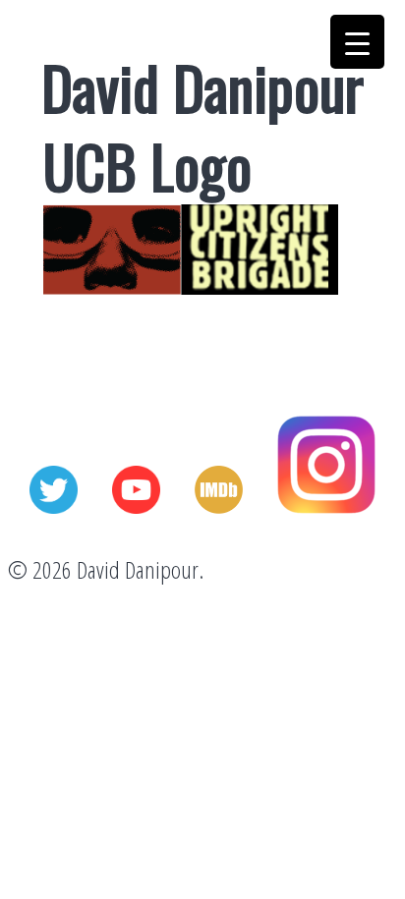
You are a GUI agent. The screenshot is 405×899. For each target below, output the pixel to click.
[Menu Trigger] (357, 42)
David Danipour (202, 86)
